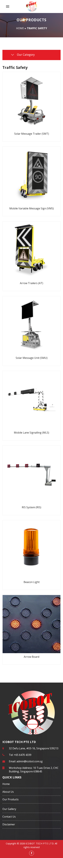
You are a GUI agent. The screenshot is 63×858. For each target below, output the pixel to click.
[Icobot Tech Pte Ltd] (31, 6)
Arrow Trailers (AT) (31, 283)
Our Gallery (9, 809)
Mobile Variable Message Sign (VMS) (31, 208)
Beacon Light (32, 582)
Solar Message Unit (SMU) (31, 358)
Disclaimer (8, 824)
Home (20, 28)
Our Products (10, 799)
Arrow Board (31, 657)
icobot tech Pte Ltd (40, 843)
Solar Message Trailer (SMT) (31, 133)
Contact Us (9, 816)
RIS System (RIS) (31, 507)
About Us (8, 792)
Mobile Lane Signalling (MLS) (31, 432)
